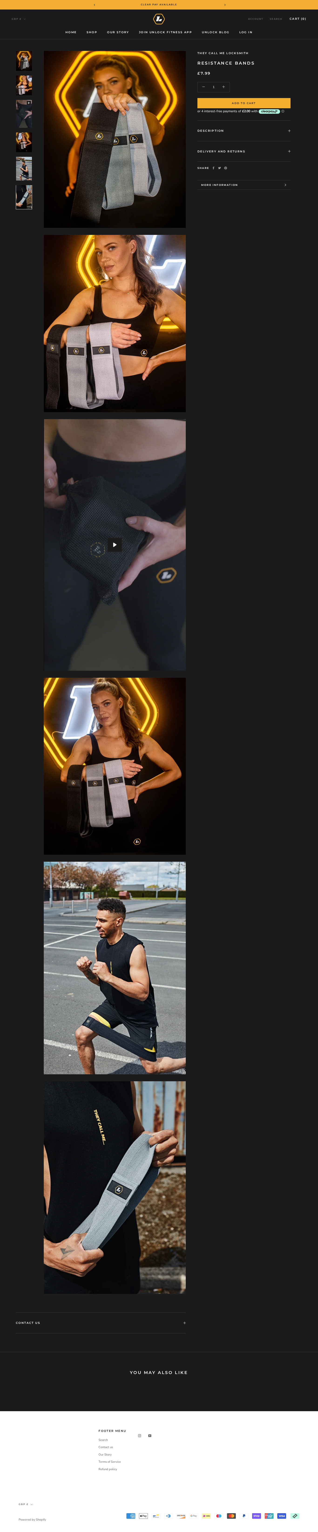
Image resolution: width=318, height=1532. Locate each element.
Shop (92, 32)
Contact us (105, 1447)
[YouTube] (149, 1435)
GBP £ (17, 18)
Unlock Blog (215, 32)
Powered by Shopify (32, 1520)
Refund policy (107, 1469)
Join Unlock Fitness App (165, 32)
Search (276, 18)
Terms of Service (109, 1462)
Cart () (298, 18)
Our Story (118, 32)
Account (255, 18)
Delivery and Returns (221, 151)
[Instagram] (139, 1435)
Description (210, 130)
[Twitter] (219, 168)
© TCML (25, 1514)
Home (71, 32)
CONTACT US (28, 1323)
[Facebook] (213, 168)
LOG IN (246, 32)
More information (219, 185)
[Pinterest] (225, 168)
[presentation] (91, 4)
